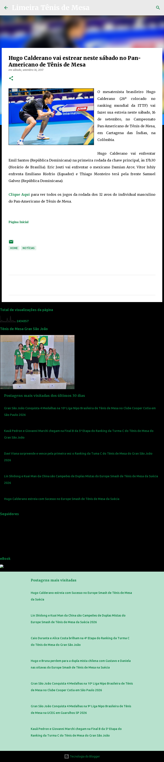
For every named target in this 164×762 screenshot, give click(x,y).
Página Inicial (18, 222)
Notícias (29, 248)
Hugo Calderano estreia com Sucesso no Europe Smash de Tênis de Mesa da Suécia (61, 499)
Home (14, 248)
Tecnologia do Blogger (84, 756)
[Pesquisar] (158, 8)
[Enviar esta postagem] (11, 243)
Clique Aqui (19, 194)
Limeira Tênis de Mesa (51, 7)
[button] (11, 79)
